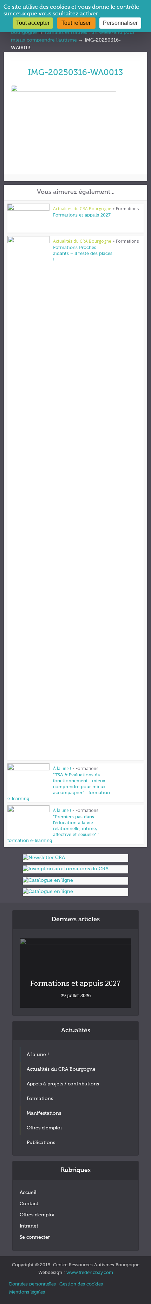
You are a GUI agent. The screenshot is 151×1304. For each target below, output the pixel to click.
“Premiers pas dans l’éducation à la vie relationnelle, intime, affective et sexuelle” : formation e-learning (53, 829)
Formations (127, 209)
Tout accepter (33, 23)
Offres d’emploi (37, 1215)
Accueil (28, 1192)
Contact (29, 1203)
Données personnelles (32, 1284)
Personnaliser (120, 23)
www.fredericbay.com (89, 1272)
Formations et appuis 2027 (82, 215)
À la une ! (62, 768)
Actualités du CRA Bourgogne (82, 209)
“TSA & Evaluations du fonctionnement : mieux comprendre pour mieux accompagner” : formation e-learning (58, 787)
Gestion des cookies (81, 1284)
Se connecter (35, 1237)
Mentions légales (27, 1292)
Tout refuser (76, 23)
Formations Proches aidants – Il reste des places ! (82, 254)
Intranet (29, 1226)
